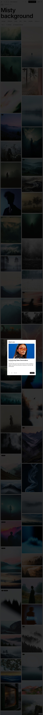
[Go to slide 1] (19, 357)
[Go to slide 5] (23, 357)
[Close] (34, 341)
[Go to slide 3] (21, 357)
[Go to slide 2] (20, 357)
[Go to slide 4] (22, 357)
